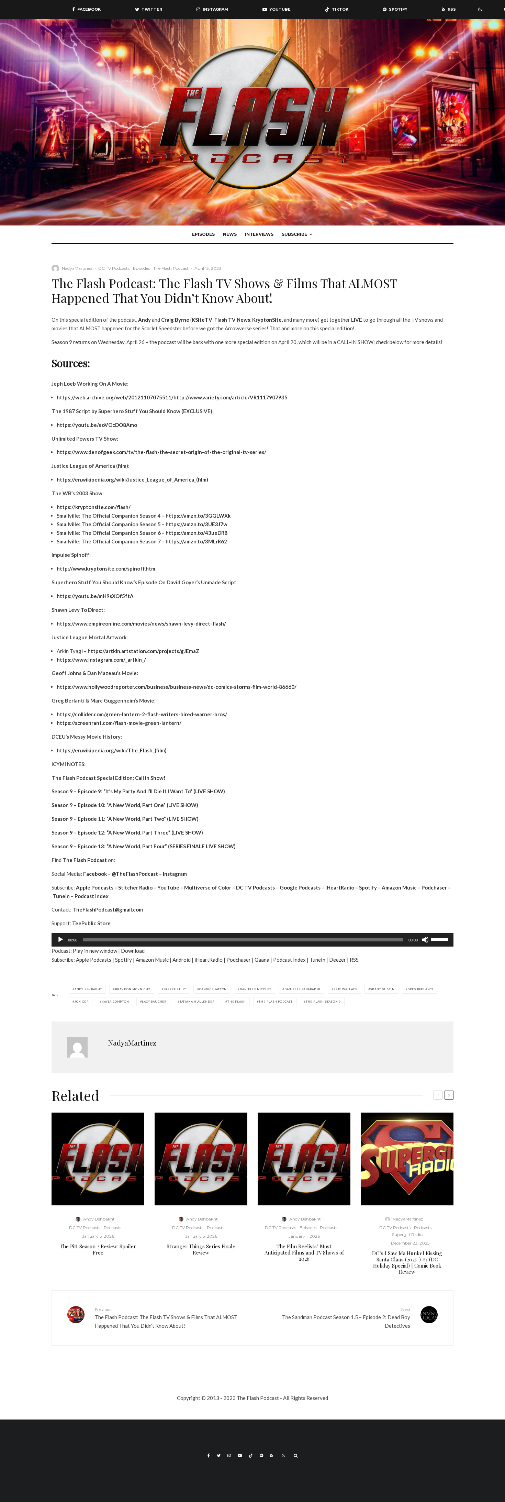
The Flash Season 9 (323, 1001)
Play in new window (95, 951)
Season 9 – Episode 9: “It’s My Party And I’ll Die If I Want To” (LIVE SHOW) (138, 791)
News (230, 234)
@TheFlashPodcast (135, 874)
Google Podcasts (300, 887)
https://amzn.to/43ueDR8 (196, 533)
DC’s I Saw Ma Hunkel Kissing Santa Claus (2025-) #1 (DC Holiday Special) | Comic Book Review (407, 1262)
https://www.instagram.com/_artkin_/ (101, 659)
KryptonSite (267, 320)
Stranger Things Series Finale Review (201, 1249)
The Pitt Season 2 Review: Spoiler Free (98, 1249)
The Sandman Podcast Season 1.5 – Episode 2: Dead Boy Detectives (346, 1318)
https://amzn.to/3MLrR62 (196, 541)
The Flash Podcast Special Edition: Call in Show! (109, 778)
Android (181, 960)
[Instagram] (229, 1456)
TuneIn (61, 896)
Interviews (259, 234)
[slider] (440, 939)
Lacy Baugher (154, 1001)
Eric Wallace (345, 989)
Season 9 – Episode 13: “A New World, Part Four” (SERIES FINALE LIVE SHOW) (144, 846)
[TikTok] (250, 1456)
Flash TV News (232, 320)
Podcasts (112, 1227)
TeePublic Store (91, 923)
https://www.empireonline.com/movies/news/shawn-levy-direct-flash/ (141, 623)
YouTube (168, 887)
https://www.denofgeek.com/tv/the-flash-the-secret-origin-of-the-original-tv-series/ (161, 452)
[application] (252, 940)
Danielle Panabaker (302, 989)
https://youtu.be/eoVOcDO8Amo (97, 425)
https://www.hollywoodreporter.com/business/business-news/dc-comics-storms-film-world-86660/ (176, 687)
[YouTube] (239, 1456)
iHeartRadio (339, 887)
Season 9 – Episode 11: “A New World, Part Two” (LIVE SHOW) (125, 819)
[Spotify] (261, 1456)
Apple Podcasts (94, 887)
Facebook (95, 874)
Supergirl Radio (407, 1234)
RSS (354, 960)
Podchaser (434, 887)
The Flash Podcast (171, 268)
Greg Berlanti (420, 989)
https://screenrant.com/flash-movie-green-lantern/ (119, 723)
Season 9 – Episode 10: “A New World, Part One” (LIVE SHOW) (125, 805)
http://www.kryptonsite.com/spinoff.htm (106, 568)
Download (133, 951)
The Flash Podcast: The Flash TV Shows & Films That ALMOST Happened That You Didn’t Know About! (166, 1318)
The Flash (236, 1001)
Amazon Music (399, 887)
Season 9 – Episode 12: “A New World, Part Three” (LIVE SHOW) (127, 832)
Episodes (203, 234)
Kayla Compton (115, 1001)
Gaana (262, 960)
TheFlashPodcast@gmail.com (107, 909)
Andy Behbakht (88, 989)
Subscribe (294, 234)
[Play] (60, 939)
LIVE (356, 320)
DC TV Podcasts (114, 268)
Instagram (175, 874)
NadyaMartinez (77, 268)
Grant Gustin (382, 989)
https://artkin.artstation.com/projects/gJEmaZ (143, 651)
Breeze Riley (175, 989)
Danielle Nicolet (255, 989)
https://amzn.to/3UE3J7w (196, 524)
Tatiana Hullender (197, 1001)
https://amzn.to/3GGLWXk (198, 515)
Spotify (368, 887)
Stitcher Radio (135, 887)
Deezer (337, 960)
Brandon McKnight (132, 989)
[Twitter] (218, 1456)
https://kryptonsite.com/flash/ (94, 507)
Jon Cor (82, 1001)
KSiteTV (202, 320)
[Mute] (425, 939)
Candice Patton (213, 989)
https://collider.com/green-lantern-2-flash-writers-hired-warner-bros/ (142, 714)
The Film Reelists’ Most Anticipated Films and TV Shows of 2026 (304, 1252)
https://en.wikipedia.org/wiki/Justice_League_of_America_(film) (132, 479)
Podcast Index (92, 896)
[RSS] (272, 1456)
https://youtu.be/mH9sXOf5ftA (95, 596)
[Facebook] (208, 1456)
